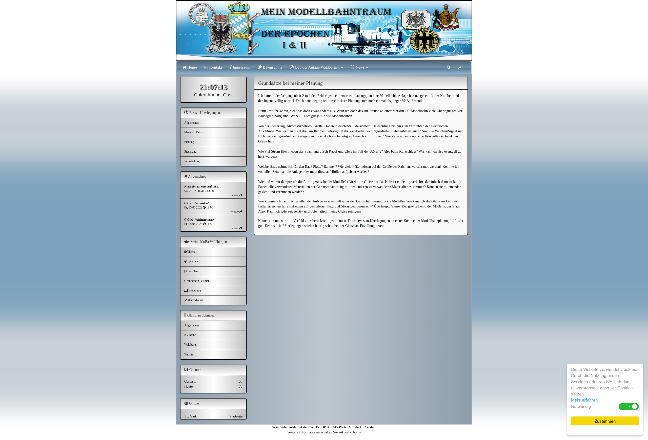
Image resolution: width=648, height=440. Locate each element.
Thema (191, 252)
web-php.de (352, 432)
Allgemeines (191, 122)
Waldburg (190, 344)
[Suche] (448, 67)
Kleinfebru (190, 335)
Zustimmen (605, 421)
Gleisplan (192, 271)
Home (191, 67)
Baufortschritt (195, 300)
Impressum (241, 67)
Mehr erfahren (584, 399)
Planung (189, 142)
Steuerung (190, 151)
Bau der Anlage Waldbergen (317, 67)
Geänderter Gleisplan (197, 281)
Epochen (192, 261)
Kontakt (215, 67)
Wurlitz (188, 354)
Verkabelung (191, 161)
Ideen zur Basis (193, 132)
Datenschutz (272, 67)
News (360, 67)
